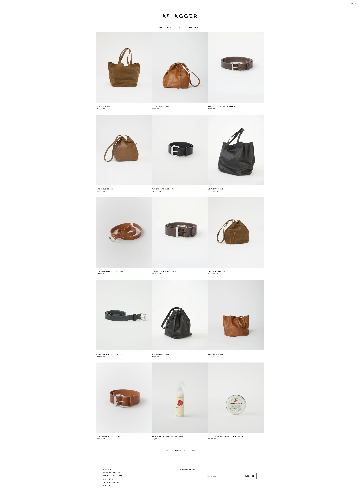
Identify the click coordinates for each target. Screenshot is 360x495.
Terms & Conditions (112, 482)
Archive (106, 485)
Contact (107, 470)
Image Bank (108, 479)
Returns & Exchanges (112, 476)
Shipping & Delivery (111, 473)
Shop (161, 27)
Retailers (180, 27)
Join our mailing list (190, 469)
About (169, 27)
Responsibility (195, 27)
